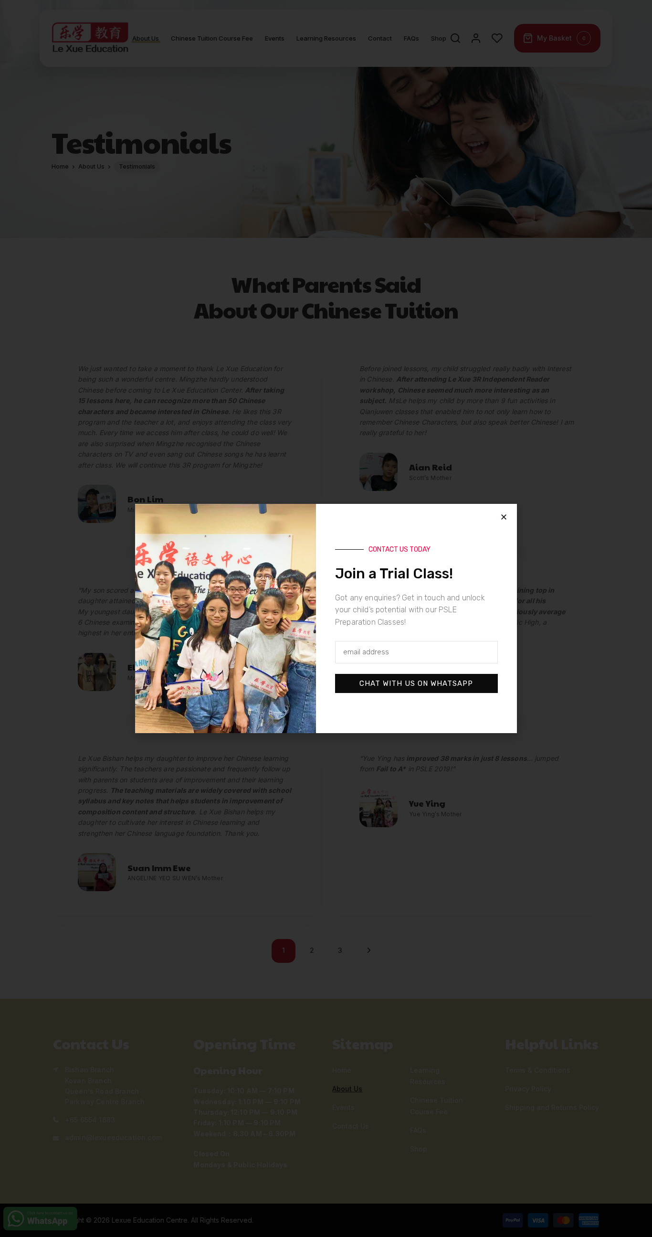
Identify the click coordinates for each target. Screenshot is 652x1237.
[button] (503, 517)
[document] (326, 618)
